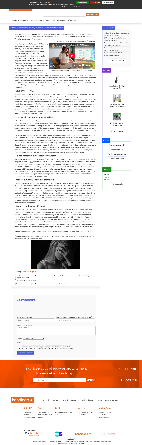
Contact (56, 400)
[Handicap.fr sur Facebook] (125, 380)
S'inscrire (91, 379)
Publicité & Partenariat (70, 400)
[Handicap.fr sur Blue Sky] (127, 380)
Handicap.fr (80, 441)
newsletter (48, 373)
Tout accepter (82, 2)
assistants (67, 347)
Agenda (106, 175)
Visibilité (20, 338)
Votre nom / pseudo (24, 317)
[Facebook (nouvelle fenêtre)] (30, 272)
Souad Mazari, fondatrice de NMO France (76, 71)
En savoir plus (118, 184)
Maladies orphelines (56, 284)
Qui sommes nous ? (112, 400)
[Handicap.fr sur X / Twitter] (130, 380)
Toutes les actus (118, 61)
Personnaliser (108, 2)
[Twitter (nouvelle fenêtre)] (35, 272)
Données (99, 400)
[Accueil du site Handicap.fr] (22, 400)
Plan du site (46, 400)
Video (29, 284)
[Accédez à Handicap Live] (83, 434)
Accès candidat (117, 150)
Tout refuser (95, 2)
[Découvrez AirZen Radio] (58, 434)
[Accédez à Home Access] (108, 434)
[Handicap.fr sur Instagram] (133, 380)
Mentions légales (87, 400)
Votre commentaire (24, 325)
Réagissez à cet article (27, 280)
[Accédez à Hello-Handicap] (33, 434)
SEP (31, 162)
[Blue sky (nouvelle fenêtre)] (33, 272)
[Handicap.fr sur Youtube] (135, 380)
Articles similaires (70, 284)
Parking (106, 177)
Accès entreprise (117, 158)
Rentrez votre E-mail (25, 380)
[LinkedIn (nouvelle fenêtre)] (28, 272)
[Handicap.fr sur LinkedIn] (122, 380)
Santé (45, 284)
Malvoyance (37, 284)
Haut (110, 441)
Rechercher (92, 14)
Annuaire (107, 180)
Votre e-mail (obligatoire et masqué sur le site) (74, 317)
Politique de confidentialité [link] (71, 7)
